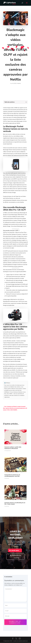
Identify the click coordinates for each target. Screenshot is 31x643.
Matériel (19, 83)
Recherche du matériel (16, 556)
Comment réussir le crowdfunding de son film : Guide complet (14, 503)
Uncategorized (7, 450)
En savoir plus (14, 550)
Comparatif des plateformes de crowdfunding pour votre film (12, 475)
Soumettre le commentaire (15, 622)
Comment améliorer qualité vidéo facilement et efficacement (12, 447)
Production (6, 478)
